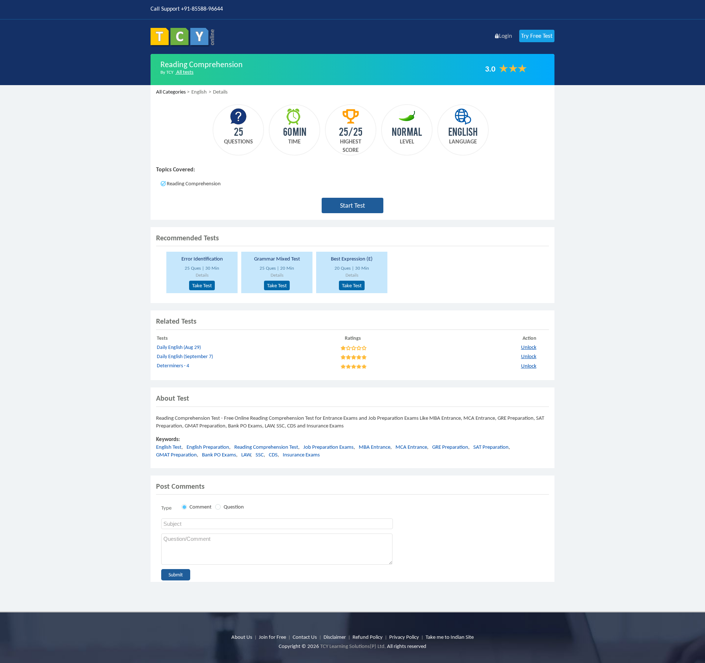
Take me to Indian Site (450, 637)
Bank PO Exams (219, 454)
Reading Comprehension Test (266, 447)
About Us (241, 637)
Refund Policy (367, 637)
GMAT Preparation (176, 454)
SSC (260, 454)
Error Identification (202, 258)
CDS (273, 454)
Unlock (528, 347)
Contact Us (305, 637)
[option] (200, 272)
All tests (184, 72)
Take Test (202, 285)
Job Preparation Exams (328, 447)
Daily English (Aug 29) (179, 347)
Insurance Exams (301, 454)
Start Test (352, 205)
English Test (168, 447)
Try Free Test (537, 36)
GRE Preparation (450, 447)
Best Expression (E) (352, 258)
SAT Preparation (491, 447)
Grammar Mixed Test (277, 258)
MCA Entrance (411, 447)
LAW (245, 454)
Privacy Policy (404, 637)
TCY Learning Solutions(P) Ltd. (353, 646)
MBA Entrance (374, 447)
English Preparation (208, 447)
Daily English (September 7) (185, 356)
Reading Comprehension (194, 183)
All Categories (171, 91)
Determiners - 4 (173, 366)
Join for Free (272, 637)
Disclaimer (334, 637)
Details (202, 275)
